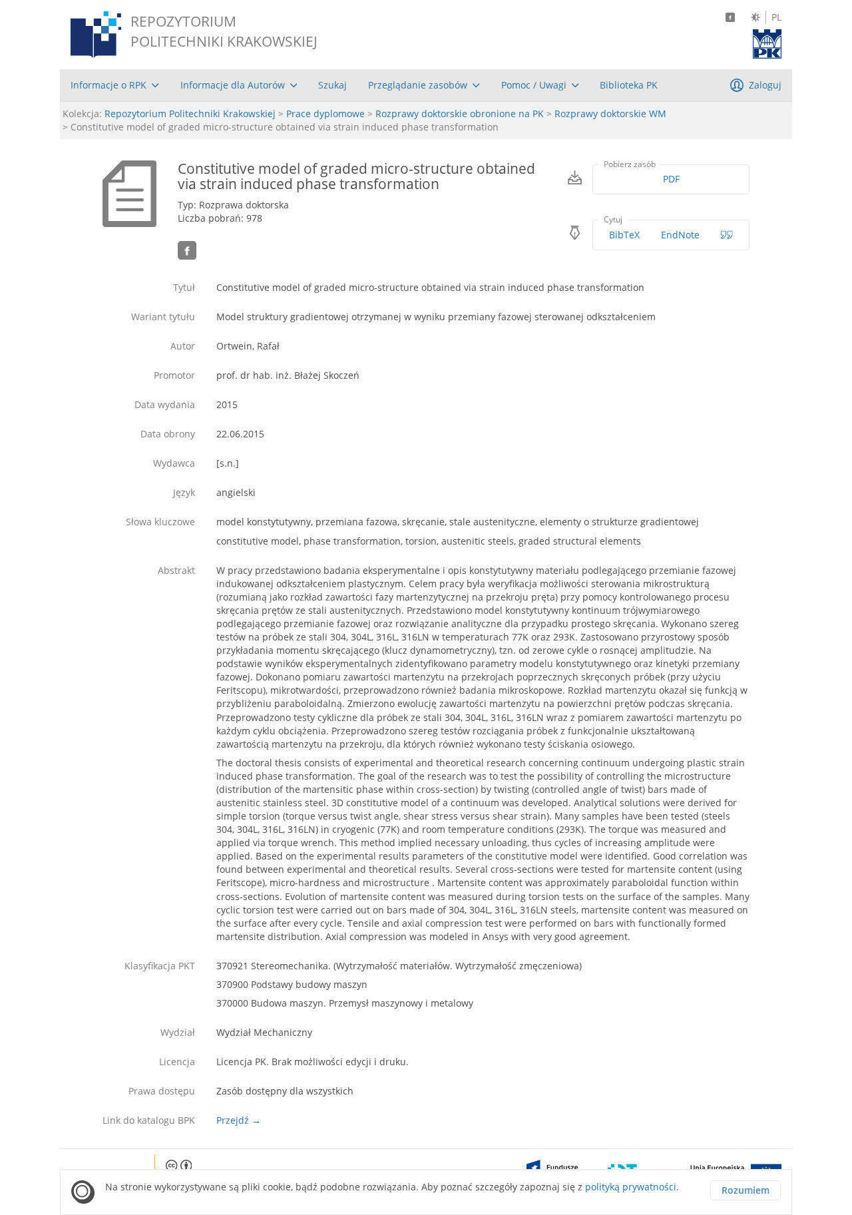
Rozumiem (745, 1190)
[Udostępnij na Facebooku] (187, 250)
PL (776, 17)
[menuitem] (115, 85)
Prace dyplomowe (325, 113)
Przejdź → (238, 1120)
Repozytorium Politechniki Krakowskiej (190, 113)
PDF (671, 178)
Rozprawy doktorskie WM (610, 113)
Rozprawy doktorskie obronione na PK (459, 113)
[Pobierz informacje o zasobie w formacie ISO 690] (727, 235)
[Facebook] (730, 17)
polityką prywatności (630, 1186)
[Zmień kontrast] (755, 17)
